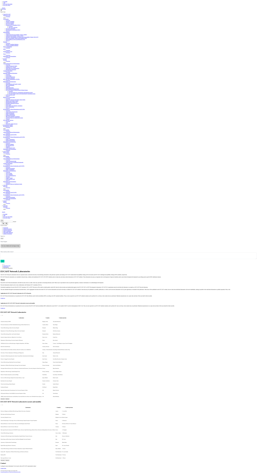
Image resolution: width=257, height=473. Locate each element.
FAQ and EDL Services (8, 120)
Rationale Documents (10, 115)
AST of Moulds (9, 174)
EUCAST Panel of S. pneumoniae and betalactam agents (21, 92)
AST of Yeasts (9, 173)
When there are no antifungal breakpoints (14, 162)
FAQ (7, 122)
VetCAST (5, 185)
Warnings (8, 86)
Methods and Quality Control (12, 101)
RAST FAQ (8, 104)
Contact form (3, 468)
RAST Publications (10, 107)
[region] (128, 357)
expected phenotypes (7, 230)
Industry (5, 200)
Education (5, 205)
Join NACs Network (13, 27)
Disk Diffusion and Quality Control (13, 84)
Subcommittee (6, 129)
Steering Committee (10, 21)
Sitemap (4, 471)
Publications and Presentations (9, 56)
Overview (8, 16)
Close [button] (4, 12)
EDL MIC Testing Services (11, 123)
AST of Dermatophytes (11, 175)
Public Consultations (7, 46)
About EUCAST (6, 14)
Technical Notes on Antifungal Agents (14, 184)
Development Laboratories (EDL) (13, 29)
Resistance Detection (10, 78)
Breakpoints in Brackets (11, 69)
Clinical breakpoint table (11, 161)
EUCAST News (6, 5)
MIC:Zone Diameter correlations (13, 116)
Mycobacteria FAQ (10, 145)
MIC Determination (10, 85)
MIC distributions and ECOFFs (10, 134)
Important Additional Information (10, 73)
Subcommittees (6, 32)
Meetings (5, 41)
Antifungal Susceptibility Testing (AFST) (14, 35)
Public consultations (10, 169)
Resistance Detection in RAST (12, 103)
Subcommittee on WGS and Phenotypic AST (15, 39)
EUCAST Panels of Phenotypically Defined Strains (17, 90)
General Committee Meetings (12, 45)
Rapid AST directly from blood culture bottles (15, 99)
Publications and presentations (9, 198)
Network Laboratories (10, 28)
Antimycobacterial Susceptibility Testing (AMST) (16, 34)
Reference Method (10, 144)
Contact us (3, 298)
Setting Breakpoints (10, 113)
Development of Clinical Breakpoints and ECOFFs (14, 109)
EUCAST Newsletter (7, 4)
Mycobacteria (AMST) (8, 125)
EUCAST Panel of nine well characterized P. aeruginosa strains (22, 93)
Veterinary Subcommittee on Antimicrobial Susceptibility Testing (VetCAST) (22, 37)
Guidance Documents (7, 70)
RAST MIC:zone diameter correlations (14, 105)
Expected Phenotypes (10, 76)
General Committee (10, 22)
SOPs (4, 49)
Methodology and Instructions (9, 81)
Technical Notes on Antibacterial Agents (14, 117)
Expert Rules (8, 75)
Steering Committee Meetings (12, 44)
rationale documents (7, 229)
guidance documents (7, 233)
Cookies (18, 471)
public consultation (7, 231)
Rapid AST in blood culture (9, 97)
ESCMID (5, 1)
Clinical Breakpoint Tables (11, 66)
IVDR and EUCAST (7, 51)
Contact (2, 471)
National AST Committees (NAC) (13, 25)
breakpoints (5, 227)
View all (7, 31)
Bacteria (5, 58)
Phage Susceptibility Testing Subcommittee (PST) (16, 38)
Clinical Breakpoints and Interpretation (11, 63)
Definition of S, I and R (11, 67)
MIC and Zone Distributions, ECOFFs (11, 79)
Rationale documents (10, 168)
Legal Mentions (14, 471)
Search (3, 7)
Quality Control (9, 178)
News (4, 54)
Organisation (6, 19)
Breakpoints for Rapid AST (12, 102)
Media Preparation (10, 87)
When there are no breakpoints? (12, 68)
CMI (4, 2)
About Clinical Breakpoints (11, 111)
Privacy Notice (9, 471)
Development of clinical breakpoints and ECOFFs (13, 166)
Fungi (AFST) (6, 151)
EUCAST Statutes (10, 23)
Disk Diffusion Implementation (12, 88)
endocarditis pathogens (8, 232)
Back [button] (2, 12)
